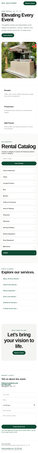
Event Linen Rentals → (10, 296)
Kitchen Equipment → (10, 290)
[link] (19, 252)
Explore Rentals (7, 35)
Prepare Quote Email (19, 426)
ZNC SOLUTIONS (9, 3)
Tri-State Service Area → (10, 308)
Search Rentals (19, 163)
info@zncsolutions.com (9, 383)
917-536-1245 (6, 385)
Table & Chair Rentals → (10, 284)
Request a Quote (30, 3)
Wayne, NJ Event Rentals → (11, 278)
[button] (19, 170)
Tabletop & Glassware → (11, 302)
